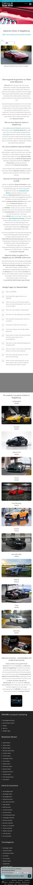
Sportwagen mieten (7, 848)
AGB (15, 884)
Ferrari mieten (6, 761)
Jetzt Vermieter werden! (8, 723)
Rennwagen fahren (7, 794)
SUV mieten (5, 856)
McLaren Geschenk (7, 820)
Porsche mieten (7, 756)
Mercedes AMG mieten (8, 750)
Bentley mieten (6, 764)
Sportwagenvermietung (8, 720)
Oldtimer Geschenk (7, 831)
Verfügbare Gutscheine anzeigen (14, 876)
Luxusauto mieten (7, 850)
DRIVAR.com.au (26, 882)
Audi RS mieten (6, 745)
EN (25, 3)
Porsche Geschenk (7, 828)
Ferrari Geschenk (7, 812)
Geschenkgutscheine (8, 791)
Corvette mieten (7, 774)
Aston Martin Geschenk (8, 802)
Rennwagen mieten (7, 866)
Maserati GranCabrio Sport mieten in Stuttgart (16, 66)
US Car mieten (6, 858)
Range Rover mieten (8, 771)
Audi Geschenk (6, 804)
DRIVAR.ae (18, 882)
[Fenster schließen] (29, 876)
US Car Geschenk (7, 836)
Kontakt (5, 725)
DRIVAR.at (26, 880)
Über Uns (5, 728)
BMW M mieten (7, 748)
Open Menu (30, 4)
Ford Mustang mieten (8, 777)
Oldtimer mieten (7, 861)
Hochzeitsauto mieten (8, 853)
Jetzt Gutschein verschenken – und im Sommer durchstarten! (16, 1)
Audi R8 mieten (6, 742)
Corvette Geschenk (7, 810)
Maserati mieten (7, 769)
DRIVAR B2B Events (8, 799)
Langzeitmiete (6, 863)
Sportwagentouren (7, 796)
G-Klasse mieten (7, 753)
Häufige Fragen (6, 731)
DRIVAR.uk (11, 882)
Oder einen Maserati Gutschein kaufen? (16, 34)
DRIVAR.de (14, 880)
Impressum (10, 884)
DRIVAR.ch (20, 880)
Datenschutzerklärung (23, 884)
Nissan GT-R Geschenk (8, 825)
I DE (27, 3)
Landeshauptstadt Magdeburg (14, 128)
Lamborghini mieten (8, 758)
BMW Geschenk (7, 807)
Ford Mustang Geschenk (9, 815)
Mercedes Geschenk (8, 823)
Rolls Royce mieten (7, 766)
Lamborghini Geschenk (8, 817)
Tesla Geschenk (7, 833)
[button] (3, 882)
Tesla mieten (6, 779)
